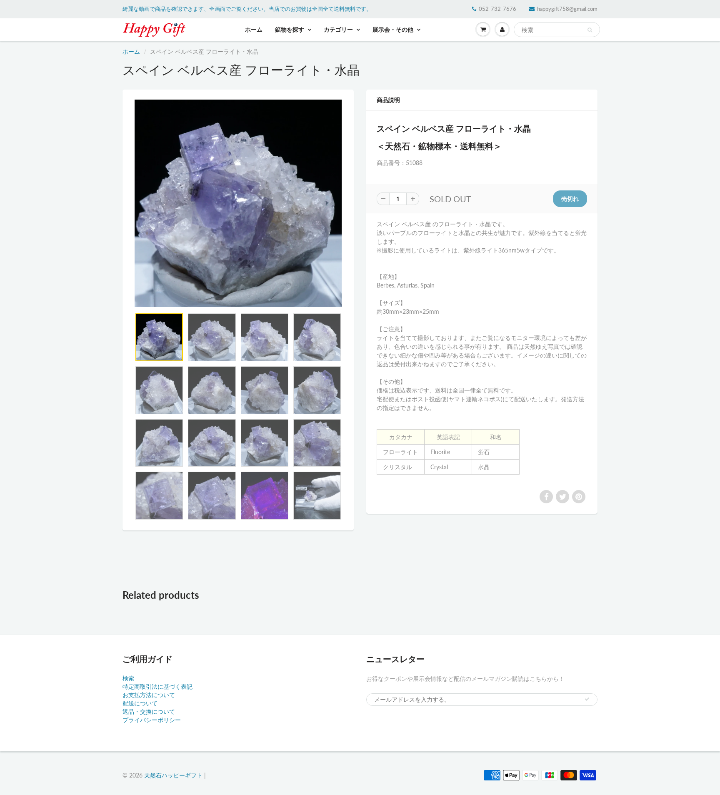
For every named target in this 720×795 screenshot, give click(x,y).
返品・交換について (148, 711)
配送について (140, 703)
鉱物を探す (289, 29)
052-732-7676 (497, 8)
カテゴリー (338, 29)
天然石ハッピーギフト (173, 775)
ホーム (253, 29)
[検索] (589, 30)
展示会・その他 (392, 29)
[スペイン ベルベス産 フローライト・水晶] (238, 203)
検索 (128, 678)
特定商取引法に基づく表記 (157, 686)
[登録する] (587, 699)
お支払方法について (148, 694)
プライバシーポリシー (151, 719)
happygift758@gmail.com (567, 8)
